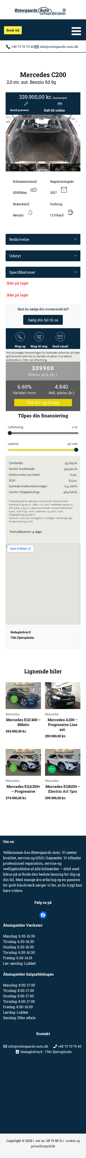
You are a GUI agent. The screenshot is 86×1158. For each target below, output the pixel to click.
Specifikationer (22, 272)
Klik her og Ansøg (43, 402)
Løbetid (43, 444)
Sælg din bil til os (43, 319)
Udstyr (15, 255)
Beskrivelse (19, 239)
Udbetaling (43, 427)
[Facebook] (43, 915)
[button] (11, 30)
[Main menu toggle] (76, 31)
